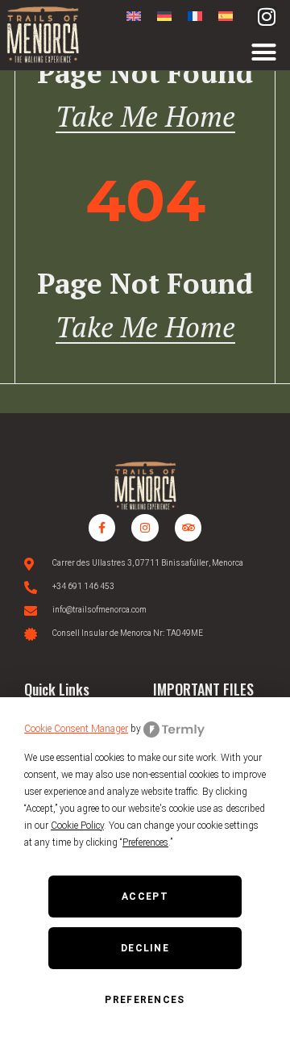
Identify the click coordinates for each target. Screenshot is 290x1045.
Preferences (144, 999)
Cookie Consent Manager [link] (76, 728)
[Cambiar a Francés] (195, 16)
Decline (145, 948)
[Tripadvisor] (188, 527)
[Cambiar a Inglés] (133, 16)
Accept (145, 896)
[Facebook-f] (102, 527)
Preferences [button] (145, 842)
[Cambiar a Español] (225, 16)
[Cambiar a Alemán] (164, 16)
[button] (264, 52)
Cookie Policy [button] (77, 825)
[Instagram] (266, 16)
